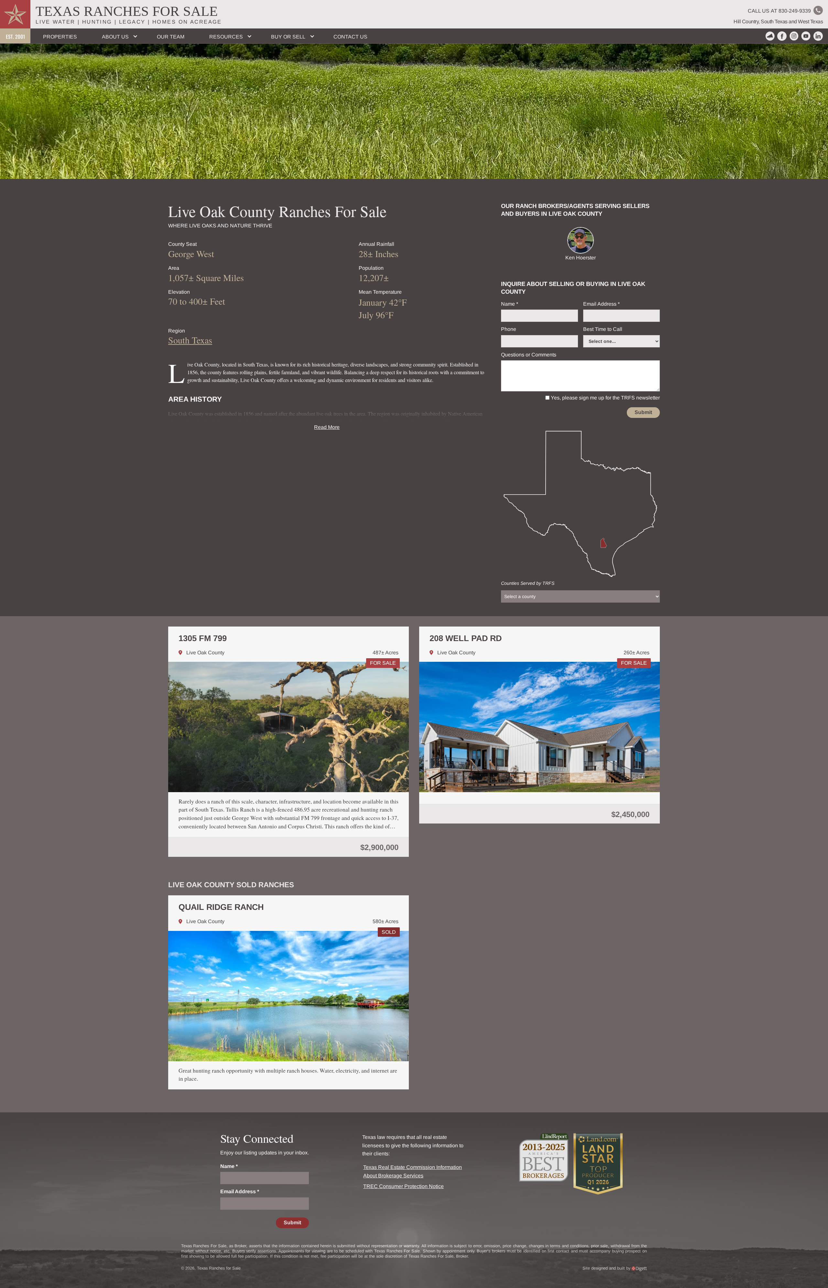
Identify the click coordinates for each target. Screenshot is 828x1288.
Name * (509, 304)
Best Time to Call (602, 329)
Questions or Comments (528, 354)
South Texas (190, 340)
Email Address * (601, 304)
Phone (508, 329)
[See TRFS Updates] (770, 36)
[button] (116, 35)
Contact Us (350, 36)
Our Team (170, 36)
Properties (60, 36)
